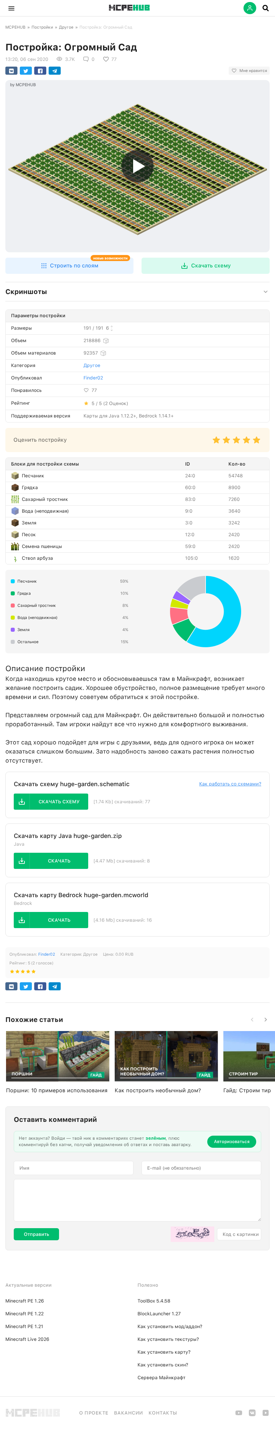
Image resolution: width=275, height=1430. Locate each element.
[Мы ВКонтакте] (252, 1415)
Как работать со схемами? (230, 783)
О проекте (94, 1413)
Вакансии (128, 1413)
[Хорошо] (246, 443)
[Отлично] (257, 443)
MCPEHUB (15, 27)
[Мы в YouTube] (239, 1415)
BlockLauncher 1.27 (159, 1313)
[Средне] (236, 443)
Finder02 (93, 377)
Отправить (36, 1234)
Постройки (42, 27)
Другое (66, 27)
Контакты (163, 1413)
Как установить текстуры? (168, 1339)
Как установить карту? (164, 1352)
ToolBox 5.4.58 (154, 1301)
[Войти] (249, 8)
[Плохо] (216, 443)
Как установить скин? (163, 1364)
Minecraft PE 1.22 (24, 1313)
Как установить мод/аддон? (170, 1326)
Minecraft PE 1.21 (24, 1326)
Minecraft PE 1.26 (24, 1301)
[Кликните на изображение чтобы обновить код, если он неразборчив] (192, 1234)
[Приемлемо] (226, 443)
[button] (11, 8)
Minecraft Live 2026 (27, 1339)
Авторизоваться (232, 1141)
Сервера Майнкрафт (161, 1377)
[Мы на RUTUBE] (266, 1415)
